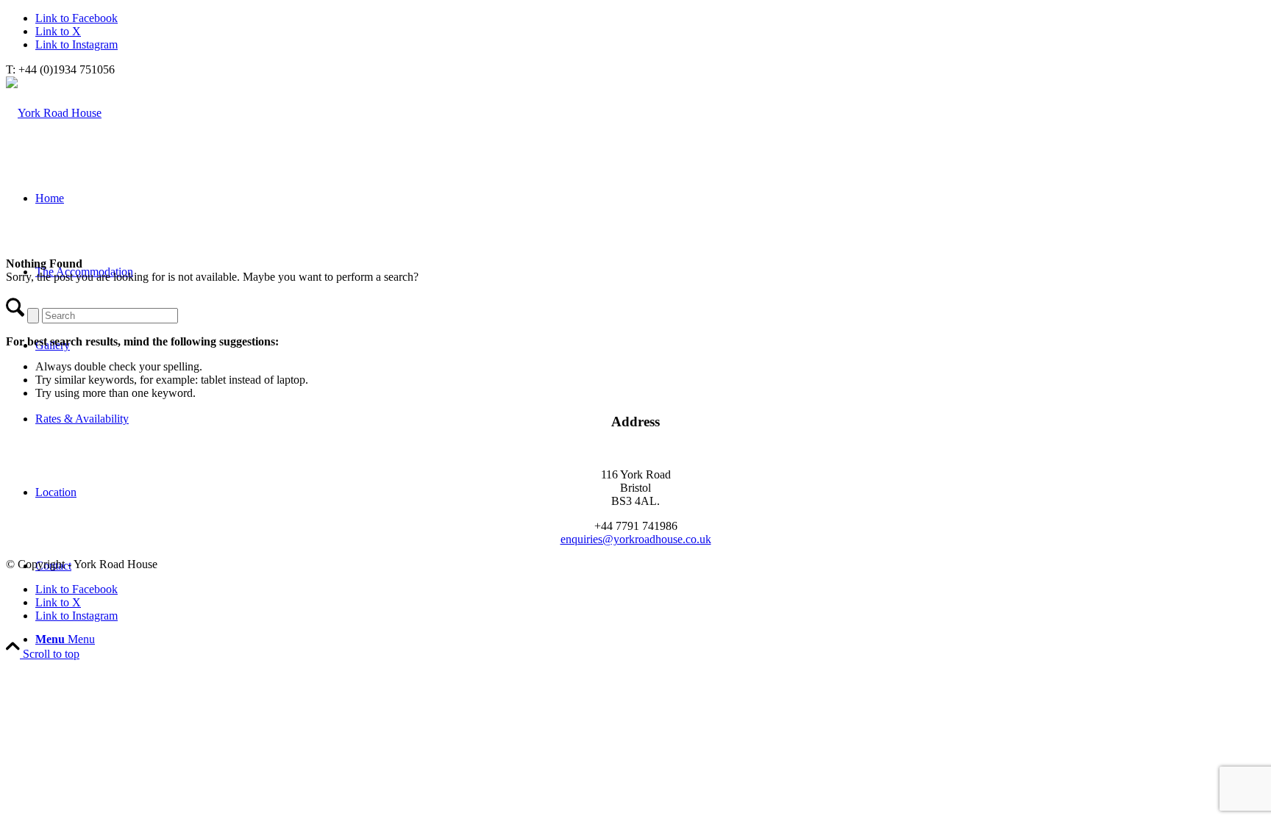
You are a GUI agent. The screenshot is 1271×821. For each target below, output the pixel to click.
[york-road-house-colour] (54, 113)
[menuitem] (650, 639)
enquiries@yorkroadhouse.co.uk (635, 539)
